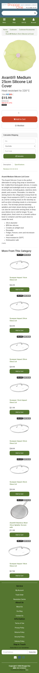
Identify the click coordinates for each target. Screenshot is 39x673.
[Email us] (15, 657)
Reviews (6, 169)
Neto (27, 670)
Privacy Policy (19, 628)
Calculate (20, 156)
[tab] (7, 164)
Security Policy (19, 637)
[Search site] (35, 13)
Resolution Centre (19, 599)
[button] (19, 126)
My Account (19, 590)
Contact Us (19, 616)
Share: (4, 94)
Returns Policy (19, 632)
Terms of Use (19, 623)
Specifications (19, 164)
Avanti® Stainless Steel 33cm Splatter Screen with (19, 525)
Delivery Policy (19, 641)
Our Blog (19, 611)
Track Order (19, 595)
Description (7, 164)
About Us (19, 607)
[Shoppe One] (19, 5)
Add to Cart (20, 119)
